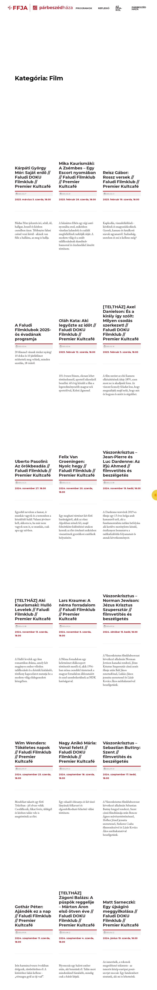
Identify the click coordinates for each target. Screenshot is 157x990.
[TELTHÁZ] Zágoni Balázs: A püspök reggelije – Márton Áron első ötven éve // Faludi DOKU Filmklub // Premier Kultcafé (77, 909)
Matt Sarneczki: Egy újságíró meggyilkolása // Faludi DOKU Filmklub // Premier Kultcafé (121, 914)
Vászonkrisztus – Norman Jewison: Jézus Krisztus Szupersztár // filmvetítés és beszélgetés (121, 607)
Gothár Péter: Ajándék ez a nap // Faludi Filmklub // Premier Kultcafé (33, 916)
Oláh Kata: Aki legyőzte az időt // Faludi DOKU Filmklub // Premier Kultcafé (77, 329)
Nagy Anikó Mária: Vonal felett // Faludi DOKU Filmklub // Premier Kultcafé (77, 752)
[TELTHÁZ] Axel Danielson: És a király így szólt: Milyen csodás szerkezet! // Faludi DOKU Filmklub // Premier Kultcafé (121, 322)
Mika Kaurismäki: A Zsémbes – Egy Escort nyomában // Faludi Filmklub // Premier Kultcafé (77, 175)
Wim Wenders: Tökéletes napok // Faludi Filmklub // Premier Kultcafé (33, 752)
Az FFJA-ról (119, 8)
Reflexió (103, 8)
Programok (84, 8)
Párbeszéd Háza (139, 8)
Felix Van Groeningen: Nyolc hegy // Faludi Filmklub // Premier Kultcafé (77, 466)
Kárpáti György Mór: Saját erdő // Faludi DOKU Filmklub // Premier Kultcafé (33, 177)
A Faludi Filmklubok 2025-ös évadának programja (33, 332)
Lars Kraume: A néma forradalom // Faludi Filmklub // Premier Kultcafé (77, 609)
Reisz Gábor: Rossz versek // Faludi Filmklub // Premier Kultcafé (121, 179)
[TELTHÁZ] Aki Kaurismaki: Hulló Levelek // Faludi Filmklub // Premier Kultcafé (33, 609)
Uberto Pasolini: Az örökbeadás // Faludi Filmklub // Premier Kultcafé (33, 468)
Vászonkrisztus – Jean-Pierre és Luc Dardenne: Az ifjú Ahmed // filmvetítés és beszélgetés (121, 464)
